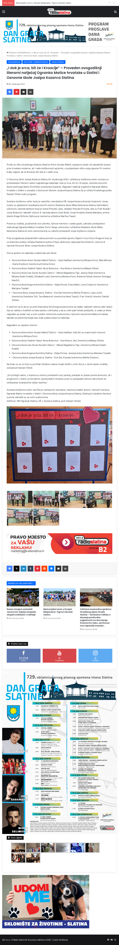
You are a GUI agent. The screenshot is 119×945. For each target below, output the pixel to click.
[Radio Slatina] (59, 11)
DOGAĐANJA (24, 52)
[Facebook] (9, 92)
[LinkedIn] (23, 568)
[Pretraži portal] (115, 12)
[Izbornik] (3, 12)
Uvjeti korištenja (60, 940)
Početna (12, 52)
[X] (16, 568)
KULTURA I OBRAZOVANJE (36, 62)
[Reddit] (44, 568)
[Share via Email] (23, 92)
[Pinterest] (16, 92)
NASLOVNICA (58, 62)
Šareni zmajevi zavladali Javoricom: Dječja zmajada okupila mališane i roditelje (21, 612)
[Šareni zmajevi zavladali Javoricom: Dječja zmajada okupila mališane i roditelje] (23, 597)
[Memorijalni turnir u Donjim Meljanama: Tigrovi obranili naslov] (59, 597)
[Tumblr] (30, 568)
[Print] (30, 92)
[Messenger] (51, 568)
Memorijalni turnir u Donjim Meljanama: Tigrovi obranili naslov (58, 612)
